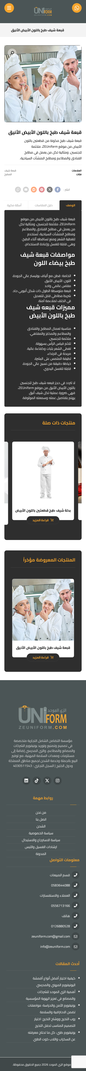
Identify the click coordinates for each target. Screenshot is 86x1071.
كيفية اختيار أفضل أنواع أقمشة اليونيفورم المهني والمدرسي (54, 981)
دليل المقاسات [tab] (44, 205)
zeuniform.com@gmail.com (51, 936)
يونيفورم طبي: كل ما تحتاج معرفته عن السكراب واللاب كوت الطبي (51, 1035)
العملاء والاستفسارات (55, 895)
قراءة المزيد (41, 520)
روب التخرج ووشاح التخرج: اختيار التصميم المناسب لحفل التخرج (54, 1022)
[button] (12, 53)
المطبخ (8, 174)
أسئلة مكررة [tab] (14, 205)
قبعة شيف (10, 170)
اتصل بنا (41, 819)
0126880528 (60, 926)
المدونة (41, 854)
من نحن (41, 812)
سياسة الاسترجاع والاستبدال (41, 840)
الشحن (41, 826)
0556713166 (60, 905)
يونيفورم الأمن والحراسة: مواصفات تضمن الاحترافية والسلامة (51, 1008)
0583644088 (60, 885)
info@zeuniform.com (55, 946)
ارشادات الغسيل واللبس (41, 847)
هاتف (66, 916)
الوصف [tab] (70, 205)
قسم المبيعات (60, 875)
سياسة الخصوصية (41, 833)
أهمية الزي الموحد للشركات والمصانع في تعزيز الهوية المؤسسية (50, 995)
